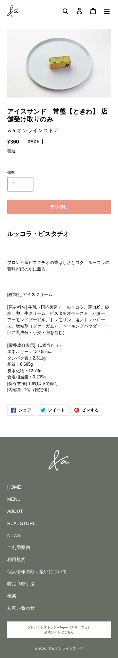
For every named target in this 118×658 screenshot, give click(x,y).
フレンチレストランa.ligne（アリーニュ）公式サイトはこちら (59, 629)
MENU (14, 499)
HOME (14, 487)
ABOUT (15, 511)
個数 (11, 172)
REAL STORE (21, 523)
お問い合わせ (21, 607)
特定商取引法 (21, 583)
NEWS (14, 535)
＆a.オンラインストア (66, 648)
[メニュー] (107, 11)
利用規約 (16, 559)
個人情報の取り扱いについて (37, 571)
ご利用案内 (18, 547)
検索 (11, 595)
